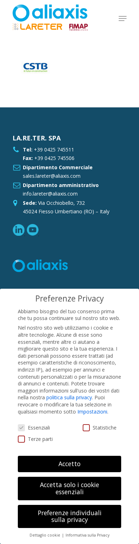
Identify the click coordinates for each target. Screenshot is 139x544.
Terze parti (40, 439)
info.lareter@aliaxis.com (50, 193)
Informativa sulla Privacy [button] (87, 535)
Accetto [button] (69, 463)
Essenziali (39, 427)
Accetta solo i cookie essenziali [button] (69, 488)
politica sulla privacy (69, 397)
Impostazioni (92, 411)
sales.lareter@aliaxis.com (52, 175)
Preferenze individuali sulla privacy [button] (70, 516)
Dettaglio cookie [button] (45, 535)
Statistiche (105, 427)
